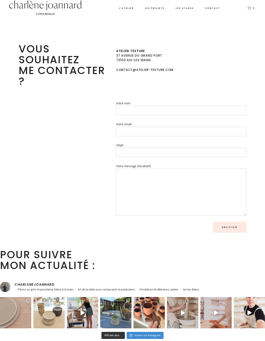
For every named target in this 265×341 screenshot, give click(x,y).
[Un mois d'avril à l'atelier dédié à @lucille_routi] (216, 312)
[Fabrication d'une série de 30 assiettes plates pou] (249, 312)
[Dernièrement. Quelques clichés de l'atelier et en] (15, 312)
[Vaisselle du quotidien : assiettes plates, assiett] (49, 312)
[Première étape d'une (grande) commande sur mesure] (82, 312)
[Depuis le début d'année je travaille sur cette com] (149, 312)
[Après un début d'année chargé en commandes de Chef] (182, 312)
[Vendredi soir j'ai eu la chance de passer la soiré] (115, 312)
